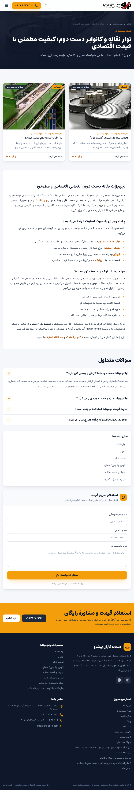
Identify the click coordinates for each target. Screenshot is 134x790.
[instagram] (127, 680)
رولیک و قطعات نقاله (115, 472)
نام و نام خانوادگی (117, 515)
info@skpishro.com (47, 726)
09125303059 (27, 720)
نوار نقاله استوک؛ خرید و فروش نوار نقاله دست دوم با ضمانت (101, 748)
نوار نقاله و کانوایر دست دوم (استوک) (112, 133)
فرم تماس (11, 618)
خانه (129, 24)
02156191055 (49, 715)
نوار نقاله (43, 201)
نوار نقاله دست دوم (109, 242)
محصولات (117, 24)
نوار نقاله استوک (54, 337)
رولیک (98, 260)
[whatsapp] (119, 680)
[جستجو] (46, 5)
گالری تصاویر (125, 737)
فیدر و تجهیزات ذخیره (115, 479)
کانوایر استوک (112, 248)
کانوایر (122, 451)
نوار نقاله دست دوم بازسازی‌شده (43, 138)
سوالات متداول (124, 742)
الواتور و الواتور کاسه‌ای (114, 465)
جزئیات (78, 156)
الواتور (116, 254)
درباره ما (127, 706)
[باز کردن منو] (6, 5)
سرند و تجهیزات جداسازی (51, 683)
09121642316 (49, 720)
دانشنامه (127, 727)
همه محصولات (124, 711)
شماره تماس (120, 530)
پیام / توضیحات (119, 546)
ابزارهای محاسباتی (122, 732)
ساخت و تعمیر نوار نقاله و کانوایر (115, 758)
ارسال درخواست (69, 575)
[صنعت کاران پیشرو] (117, 5)
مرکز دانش (126, 716)
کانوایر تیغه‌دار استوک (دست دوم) (109, 138)
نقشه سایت (7, 785)
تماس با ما (126, 768)
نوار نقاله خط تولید (122, 753)
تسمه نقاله (120, 458)
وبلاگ (128, 721)
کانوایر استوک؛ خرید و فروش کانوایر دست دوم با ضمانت (104, 763)
